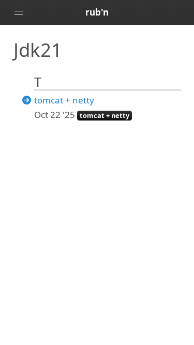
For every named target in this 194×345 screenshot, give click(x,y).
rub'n (97, 12)
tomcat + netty (64, 100)
